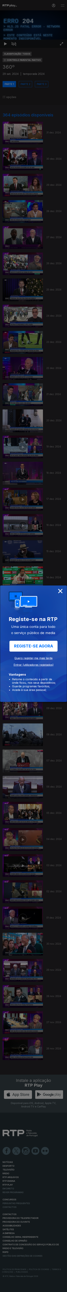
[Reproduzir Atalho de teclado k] (5, 1288)
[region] (33, 646)
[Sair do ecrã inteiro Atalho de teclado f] (61, 1288)
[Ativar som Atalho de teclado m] (14, 1288)
